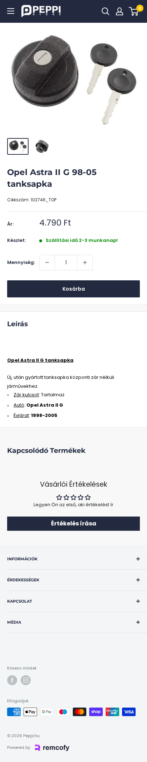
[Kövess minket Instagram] (26, 680)
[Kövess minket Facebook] (12, 680)
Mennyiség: (21, 262)
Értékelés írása (73, 523)
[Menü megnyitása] (10, 11)
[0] (134, 11)
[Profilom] (119, 11)
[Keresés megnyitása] (106, 11)
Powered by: (19, 747)
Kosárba (73, 288)
